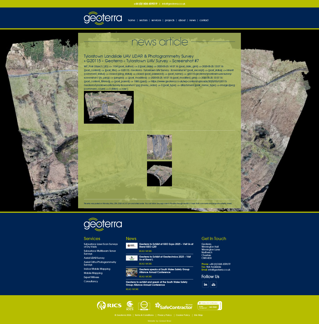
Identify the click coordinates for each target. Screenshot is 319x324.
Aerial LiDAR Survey (94, 258)
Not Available (214, 266)
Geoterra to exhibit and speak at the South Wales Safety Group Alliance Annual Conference (156, 283)
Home (131, 20)
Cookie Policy (183, 315)
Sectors (143, 20)
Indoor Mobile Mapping (97, 269)
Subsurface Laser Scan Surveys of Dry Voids (100, 245)
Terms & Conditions (144, 315)
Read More (145, 251)
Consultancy (91, 281)
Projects (169, 20)
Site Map (198, 315)
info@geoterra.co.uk (173, 3)
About (181, 20)
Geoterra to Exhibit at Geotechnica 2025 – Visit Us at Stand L (165, 258)
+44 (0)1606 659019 (145, 3)
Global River (165, 321)
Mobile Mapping (93, 273)
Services (156, 20)
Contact (204, 20)
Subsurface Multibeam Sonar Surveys (100, 252)
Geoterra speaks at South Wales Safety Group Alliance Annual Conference (164, 271)
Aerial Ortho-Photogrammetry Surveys (100, 263)
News (192, 20)
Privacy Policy (165, 315)
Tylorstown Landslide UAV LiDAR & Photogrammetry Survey (139, 56)
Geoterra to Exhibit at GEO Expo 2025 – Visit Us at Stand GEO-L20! (166, 245)
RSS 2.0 (189, 203)
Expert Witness (91, 277)
